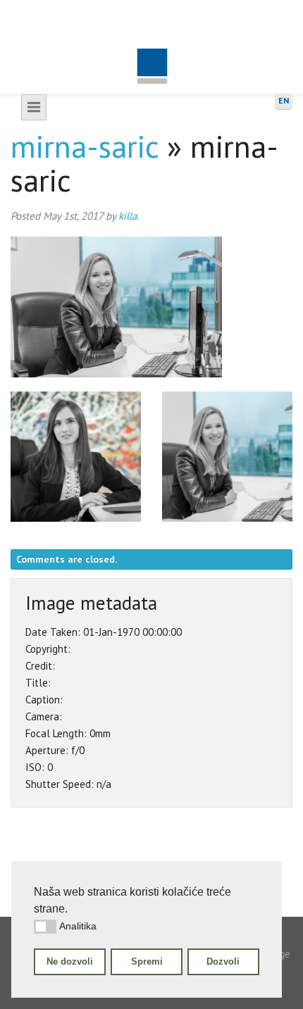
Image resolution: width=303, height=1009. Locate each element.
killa (127, 216)
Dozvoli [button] (223, 962)
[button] (45, 927)
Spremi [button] (147, 962)
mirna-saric (85, 146)
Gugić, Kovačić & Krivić (151, 47)
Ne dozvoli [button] (70, 962)
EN (283, 100)
